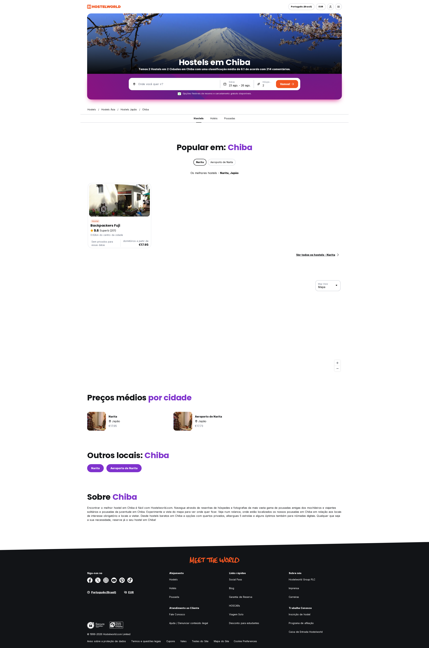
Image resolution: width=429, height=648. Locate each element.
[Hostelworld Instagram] (106, 580)
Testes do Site (200, 641)
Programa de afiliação (301, 623)
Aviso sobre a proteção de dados (106, 641)
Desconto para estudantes (244, 623)
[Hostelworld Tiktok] (130, 580)
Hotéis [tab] (214, 118)
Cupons (170, 641)
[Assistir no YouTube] (114, 580)
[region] (214, 326)
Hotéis (172, 588)
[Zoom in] (337, 363)
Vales (183, 641)
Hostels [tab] (199, 118)
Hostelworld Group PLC (302, 579)
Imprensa (294, 588)
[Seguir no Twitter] (98, 580)
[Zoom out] (337, 368)
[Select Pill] (330, 6)
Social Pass (235, 579)
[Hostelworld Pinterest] (122, 580)
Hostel (95, 221)
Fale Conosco (177, 614)
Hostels (173, 579)
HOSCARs (234, 605)
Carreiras (294, 596)
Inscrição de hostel (299, 614)
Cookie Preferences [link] (245, 641)
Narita (95, 468)
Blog (231, 588)
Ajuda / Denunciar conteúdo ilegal (188, 623)
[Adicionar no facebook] (90, 580)
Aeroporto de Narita (124, 468)
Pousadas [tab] (229, 118)
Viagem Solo (236, 614)
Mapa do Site (221, 641)
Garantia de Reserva (240, 596)
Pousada (174, 596)
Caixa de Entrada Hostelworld (306, 631)
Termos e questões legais (146, 641)
